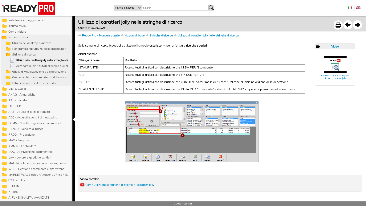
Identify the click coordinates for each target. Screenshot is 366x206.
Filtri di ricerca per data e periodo (34, 83)
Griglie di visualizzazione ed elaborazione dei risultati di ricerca (41, 71)
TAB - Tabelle (17, 100)
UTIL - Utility (16, 180)
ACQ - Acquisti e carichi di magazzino (32, 117)
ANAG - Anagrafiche (21, 94)
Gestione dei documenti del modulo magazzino (41, 77)
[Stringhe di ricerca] (348, 25)
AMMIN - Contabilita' (22, 146)
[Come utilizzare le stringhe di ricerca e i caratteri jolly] (335, 64)
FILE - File (15, 106)
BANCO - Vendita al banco (25, 129)
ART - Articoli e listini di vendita (29, 111)
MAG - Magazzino (20, 140)
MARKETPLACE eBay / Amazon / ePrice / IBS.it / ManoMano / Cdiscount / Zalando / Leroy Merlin (39, 174)
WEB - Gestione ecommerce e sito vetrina (36, 169)
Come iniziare (17, 31)
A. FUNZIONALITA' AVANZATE (28, 197)
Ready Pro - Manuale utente (101, 35)
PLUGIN (13, 186)
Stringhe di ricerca (161, 35)
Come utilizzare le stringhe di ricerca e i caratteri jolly (335, 77)
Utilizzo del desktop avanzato (31, 43)
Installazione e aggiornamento (28, 20)
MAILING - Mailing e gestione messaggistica (37, 163)
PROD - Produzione (21, 134)
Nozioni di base (134, 35)
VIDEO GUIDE (17, 89)
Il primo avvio (17, 26)
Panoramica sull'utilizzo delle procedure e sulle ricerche (41, 49)
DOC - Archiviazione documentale (30, 152)
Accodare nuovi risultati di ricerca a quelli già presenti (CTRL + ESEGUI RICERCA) (43, 66)
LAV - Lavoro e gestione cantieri (29, 157)
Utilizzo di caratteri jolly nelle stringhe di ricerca (208, 35)
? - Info (13, 192)
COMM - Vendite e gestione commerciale (35, 123)
